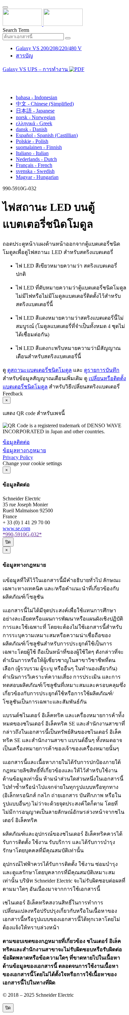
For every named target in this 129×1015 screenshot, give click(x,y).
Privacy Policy (18, 457)
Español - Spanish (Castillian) (47, 135)
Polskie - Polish (32, 141)
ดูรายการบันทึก (101, 370)
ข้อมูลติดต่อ (16, 442)
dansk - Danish (31, 129)
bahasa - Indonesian (36, 97)
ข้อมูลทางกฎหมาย (24, 450)
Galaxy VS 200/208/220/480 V (49, 48)
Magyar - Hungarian (37, 177)
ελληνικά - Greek (34, 123)
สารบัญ (24, 55)
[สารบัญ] (5, 78)
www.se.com (16, 528)
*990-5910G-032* (22, 534)
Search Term (16, 30)
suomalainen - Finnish (39, 147)
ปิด (8, 542)
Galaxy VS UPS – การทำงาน (36, 69)
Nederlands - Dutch (36, 159)
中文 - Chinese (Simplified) (45, 104)
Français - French (34, 165)
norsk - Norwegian (35, 117)
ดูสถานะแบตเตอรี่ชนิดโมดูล (39, 370)
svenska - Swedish (35, 171)
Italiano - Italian (32, 153)
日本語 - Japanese (35, 111)
